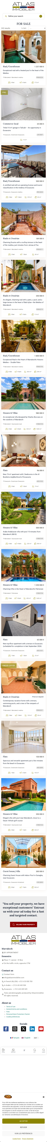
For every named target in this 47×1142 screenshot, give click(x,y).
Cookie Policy (17, 1139)
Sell (34, 1052)
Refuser (23, 1127)
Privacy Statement (27, 1139)
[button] (43, 1097)
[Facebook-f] (6, 1028)
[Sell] (34, 1050)
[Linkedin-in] (32, 1028)
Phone (3, 1052)
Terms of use (10, 1006)
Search (43, 1052)
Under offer (8, 666)
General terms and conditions (16, 1009)
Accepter (23, 1121)
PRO (4, 92)
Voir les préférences (23, 1133)
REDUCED (6, 496)
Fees (8, 1012)
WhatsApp (13, 1052)
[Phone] (3, 1050)
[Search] (43, 1050)
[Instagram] (14, 1028)
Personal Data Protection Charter (18, 1014)
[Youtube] (41, 1028)
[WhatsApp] (13, 1050)
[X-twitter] (23, 1028)
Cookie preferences (13, 1017)
